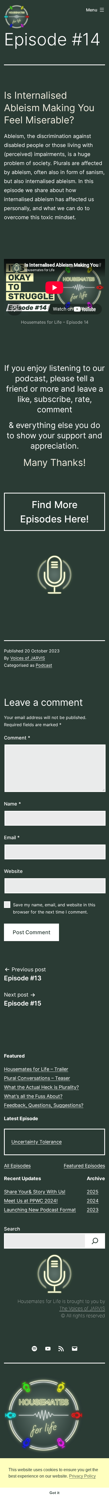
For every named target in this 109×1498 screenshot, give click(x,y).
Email (12, 837)
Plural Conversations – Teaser (37, 1078)
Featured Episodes (84, 1165)
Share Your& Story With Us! (34, 1191)
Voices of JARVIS (27, 658)
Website (13, 871)
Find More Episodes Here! (54, 512)
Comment (17, 738)
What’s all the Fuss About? (33, 1096)
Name (12, 804)
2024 (93, 1200)
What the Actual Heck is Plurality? (41, 1087)
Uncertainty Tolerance (36, 1142)
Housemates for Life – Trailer (36, 1069)
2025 (92, 1191)
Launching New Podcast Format (40, 1210)
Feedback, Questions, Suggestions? (43, 1105)
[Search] (95, 1241)
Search (12, 1229)
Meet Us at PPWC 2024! (31, 1200)
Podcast (44, 665)
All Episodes (17, 1165)
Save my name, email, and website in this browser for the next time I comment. (54, 908)
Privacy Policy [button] (82, 1476)
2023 (92, 1210)
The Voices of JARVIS (82, 1308)
